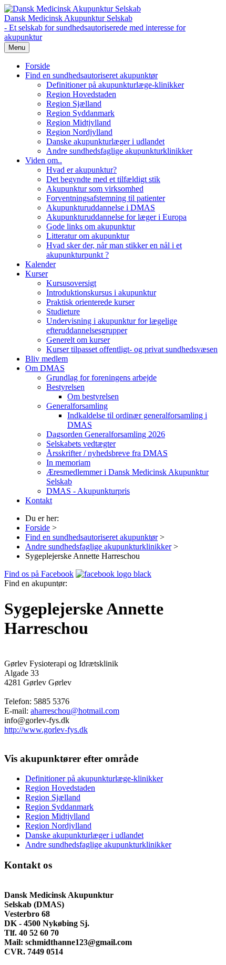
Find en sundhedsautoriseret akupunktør (91, 75)
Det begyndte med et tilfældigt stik (103, 179)
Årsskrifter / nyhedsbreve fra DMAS (107, 453)
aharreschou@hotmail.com (74, 710)
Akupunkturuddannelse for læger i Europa (116, 217)
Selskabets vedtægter (81, 443)
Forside (37, 65)
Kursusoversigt (71, 283)
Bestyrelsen (65, 387)
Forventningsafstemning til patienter (105, 198)
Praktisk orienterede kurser (90, 302)
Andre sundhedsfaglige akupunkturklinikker (119, 150)
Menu (16, 47)
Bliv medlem (46, 358)
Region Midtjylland (78, 122)
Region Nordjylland (79, 132)
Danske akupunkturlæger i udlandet (105, 141)
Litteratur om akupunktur (87, 235)
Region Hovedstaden (81, 94)
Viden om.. (43, 160)
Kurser (36, 273)
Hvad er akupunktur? (81, 169)
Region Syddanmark (80, 113)
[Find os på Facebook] (113, 573)
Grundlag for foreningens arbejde (101, 377)
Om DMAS (45, 368)
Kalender (40, 264)
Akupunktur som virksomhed (94, 188)
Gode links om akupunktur (90, 226)
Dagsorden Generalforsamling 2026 (105, 434)
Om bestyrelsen (93, 396)
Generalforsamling (77, 405)
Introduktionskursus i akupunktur (101, 292)
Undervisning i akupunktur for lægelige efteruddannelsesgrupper (111, 325)
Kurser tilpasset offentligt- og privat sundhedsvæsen (132, 349)
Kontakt (38, 500)
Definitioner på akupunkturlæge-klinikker (115, 84)
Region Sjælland (73, 103)
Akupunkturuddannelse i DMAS (100, 207)
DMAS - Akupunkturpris (88, 490)
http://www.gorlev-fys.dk (46, 729)
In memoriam (68, 462)
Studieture (63, 311)
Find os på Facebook (39, 573)
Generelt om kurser (78, 339)
